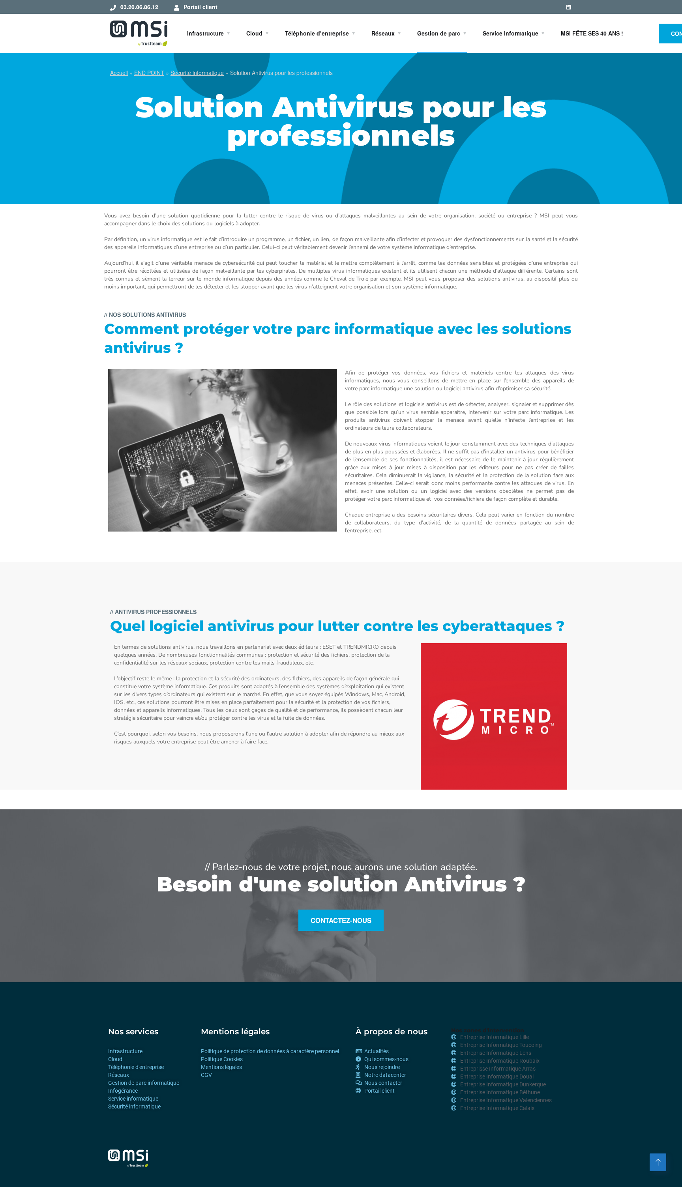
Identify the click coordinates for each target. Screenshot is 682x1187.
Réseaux (383, 33)
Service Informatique (510, 33)
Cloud (254, 33)
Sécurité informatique (197, 73)
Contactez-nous (341, 920)
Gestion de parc (438, 33)
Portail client (200, 7)
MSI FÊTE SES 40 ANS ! (592, 33)
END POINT (149, 73)
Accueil (119, 73)
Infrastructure (205, 33)
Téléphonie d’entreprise (317, 33)
